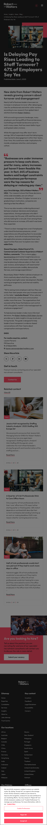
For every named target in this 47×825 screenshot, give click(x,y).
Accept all (23, 821)
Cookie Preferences (23, 808)
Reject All (23, 815)
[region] (23, 805)
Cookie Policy (11, 804)
